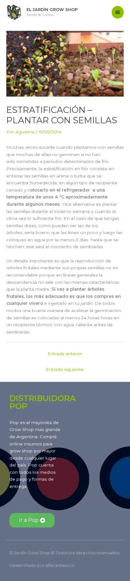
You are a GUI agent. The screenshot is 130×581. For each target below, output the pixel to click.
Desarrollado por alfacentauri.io (41, 565)
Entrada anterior (65, 353)
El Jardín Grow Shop (52, 9)
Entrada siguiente (65, 369)
